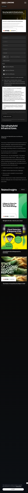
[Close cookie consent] (27, 483)
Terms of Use (6, 95)
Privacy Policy (10, 106)
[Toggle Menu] (25, 3)
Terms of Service (19, 106)
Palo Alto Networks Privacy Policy (12, 94)
